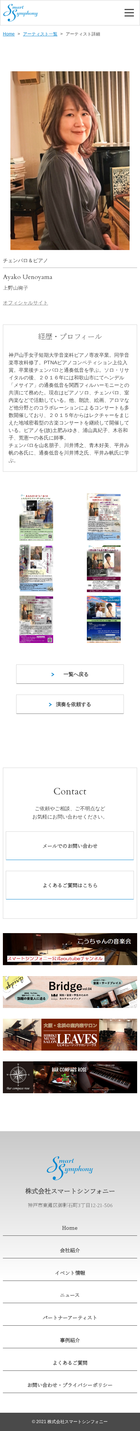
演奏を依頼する (73, 704)
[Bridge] (70, 992)
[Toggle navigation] (129, 12)
